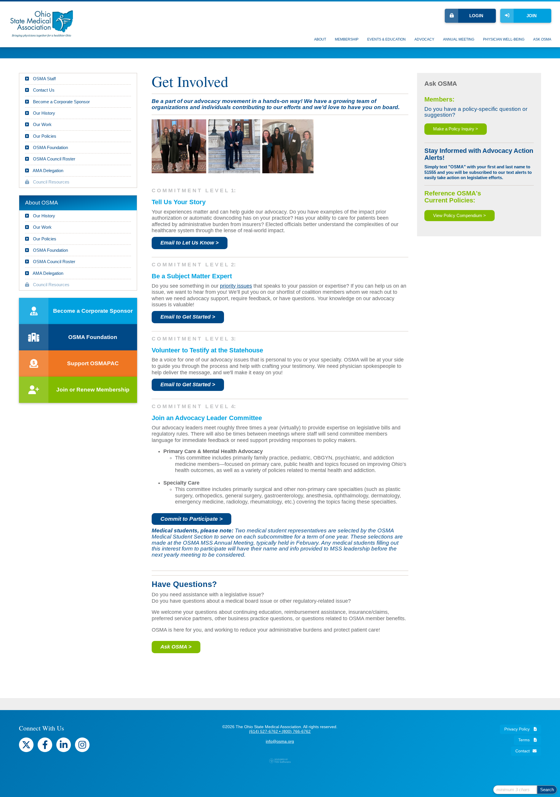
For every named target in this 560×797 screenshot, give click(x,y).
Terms (524, 740)
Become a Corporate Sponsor (61, 101)
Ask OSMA (542, 39)
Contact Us (43, 90)
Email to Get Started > (187, 317)
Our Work (42, 124)
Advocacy (424, 39)
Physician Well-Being (503, 39)
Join (531, 15)
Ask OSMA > (176, 647)
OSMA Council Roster (53, 158)
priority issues (236, 286)
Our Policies (44, 136)
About (320, 39)
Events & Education (386, 39)
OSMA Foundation (50, 147)
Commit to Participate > (191, 519)
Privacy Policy (517, 729)
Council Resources (50, 181)
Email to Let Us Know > (189, 243)
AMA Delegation (47, 170)
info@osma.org (280, 741)
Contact (522, 751)
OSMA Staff (44, 78)
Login (476, 15)
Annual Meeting (458, 39)
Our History (43, 113)
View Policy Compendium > (459, 215)
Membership (346, 39)
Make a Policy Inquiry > (455, 128)
